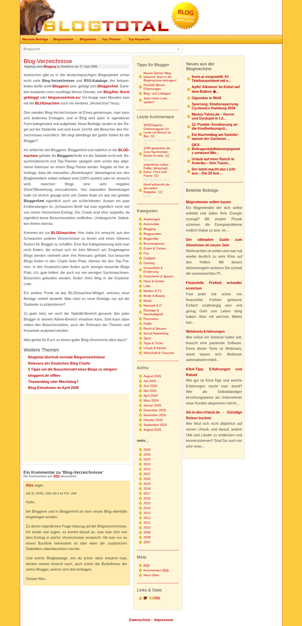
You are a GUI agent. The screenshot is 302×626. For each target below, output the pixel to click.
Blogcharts (88, 39)
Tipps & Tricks (153, 343)
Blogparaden (152, 234)
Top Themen (111, 39)
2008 (147, 537)
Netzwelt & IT (152, 305)
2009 (147, 532)
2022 (147, 469)
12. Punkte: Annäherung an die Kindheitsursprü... (214, 126)
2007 (147, 542)
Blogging (50, 66)
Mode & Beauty (154, 296)
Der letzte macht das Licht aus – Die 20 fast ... (213, 171)
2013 (147, 513)
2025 (147, 454)
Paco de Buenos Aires (156, 179)
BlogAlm (110, 92)
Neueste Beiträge (35, 39)
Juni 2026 (150, 386)
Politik (147, 323)
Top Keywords (139, 39)
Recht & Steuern (154, 328)
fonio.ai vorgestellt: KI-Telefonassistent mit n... (211, 79)
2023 (147, 464)
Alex (29, 485)
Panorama (150, 319)
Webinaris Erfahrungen (205, 331)
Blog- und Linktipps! (157, 93)
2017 (147, 493)
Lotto (147, 286)
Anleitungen (151, 219)
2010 (147, 527)
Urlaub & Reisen (154, 348)
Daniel (147, 196)
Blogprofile (150, 238)
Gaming (149, 263)
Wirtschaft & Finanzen (158, 353)
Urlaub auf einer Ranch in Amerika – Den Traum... (213, 161)
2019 (147, 483)
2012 (147, 518)
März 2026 (151, 400)
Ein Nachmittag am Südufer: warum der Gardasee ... (215, 137)
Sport (147, 338)
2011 (146, 522)
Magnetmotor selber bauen (208, 202)
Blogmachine (63, 39)
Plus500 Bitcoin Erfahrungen (154, 87)
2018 (147, 488)
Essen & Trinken (154, 248)
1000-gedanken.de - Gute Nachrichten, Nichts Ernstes (157, 151)
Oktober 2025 (153, 420)
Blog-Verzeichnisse (48, 61)
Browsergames (153, 243)
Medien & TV (152, 291)
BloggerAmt (107, 86)
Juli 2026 (149, 381)
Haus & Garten (153, 281)
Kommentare (156, 570)
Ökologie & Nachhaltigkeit (153, 312)
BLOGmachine (47, 103)
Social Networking (155, 333)
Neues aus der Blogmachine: (200, 66)
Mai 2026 (150, 390)
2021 (147, 474)
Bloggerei (60, 86)
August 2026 (152, 376)
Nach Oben (151, 575)
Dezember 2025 (154, 410)
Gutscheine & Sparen (158, 276)
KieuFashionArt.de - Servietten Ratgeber (157, 188)
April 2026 (150, 395)
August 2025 (152, 429)
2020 (147, 479)
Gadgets (149, 258)
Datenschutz (139, 620)
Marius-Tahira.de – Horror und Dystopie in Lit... (213, 116)
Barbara (148, 159)
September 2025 (155, 425)
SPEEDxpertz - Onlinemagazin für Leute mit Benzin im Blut (157, 130)
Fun (146, 253)
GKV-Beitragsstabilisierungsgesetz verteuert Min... (216, 149)
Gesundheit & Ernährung (152, 269)
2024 (147, 459)
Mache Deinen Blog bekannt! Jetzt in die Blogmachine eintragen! (160, 76)
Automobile (151, 224)
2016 (147, 498)
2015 (147, 503)
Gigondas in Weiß (206, 98)
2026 (147, 449)
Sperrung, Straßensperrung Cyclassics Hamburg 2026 (215, 106)
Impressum (163, 620)
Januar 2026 (152, 405)
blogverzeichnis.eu (64, 97)
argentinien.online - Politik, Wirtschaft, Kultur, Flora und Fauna (156, 170)
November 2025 (154, 415)
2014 (147, 508)
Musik (147, 300)
